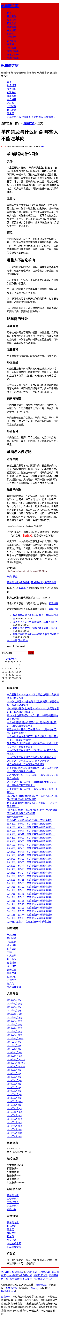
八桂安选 (47, 1279)
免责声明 (5, 1296)
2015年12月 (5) (14, 1108)
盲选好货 (11, 41)
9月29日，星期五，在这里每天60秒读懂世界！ (31, 852)
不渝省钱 (11, 48)
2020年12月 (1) (14, 1052)
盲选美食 (11, 23)
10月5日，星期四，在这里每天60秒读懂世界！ (31, 834)
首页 (9, 13)
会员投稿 (11, 30)
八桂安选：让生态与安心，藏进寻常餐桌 (28, 761)
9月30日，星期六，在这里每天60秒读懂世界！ (31, 848)
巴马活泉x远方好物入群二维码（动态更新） (29, 820)
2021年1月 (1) (14, 1049)
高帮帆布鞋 (50, 582)
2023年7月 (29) (14, 1028)
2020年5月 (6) (14, 1073)
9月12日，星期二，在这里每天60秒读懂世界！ (31, 911)
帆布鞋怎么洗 (40, 1275)
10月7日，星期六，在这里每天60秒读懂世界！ (31, 827)
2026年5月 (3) (14, 1000)
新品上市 (11, 935)
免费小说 (23, 588)
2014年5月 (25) (14, 1122)
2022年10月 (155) (15, 1038)
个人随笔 (11, 956)
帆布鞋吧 (25, 582)
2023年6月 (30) (14, 1031)
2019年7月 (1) (14, 1084)
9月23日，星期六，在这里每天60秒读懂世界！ (31, 873)
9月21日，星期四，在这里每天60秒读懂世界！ (31, 880)
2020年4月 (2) (14, 1077)
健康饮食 (11, 27)
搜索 (31, 653)
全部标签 (11, 37)
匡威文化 (11, 942)
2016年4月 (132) (15, 1101)
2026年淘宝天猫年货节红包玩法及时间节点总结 (31, 757)
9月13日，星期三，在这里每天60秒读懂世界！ (31, 907)
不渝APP (11, 980)
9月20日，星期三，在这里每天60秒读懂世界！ (31, 883)
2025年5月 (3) (14, 1007)
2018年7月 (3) (14, 1098)
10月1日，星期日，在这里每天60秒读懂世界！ (31, 845)
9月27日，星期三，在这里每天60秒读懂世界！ (31, 859)
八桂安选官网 (14, 1243)
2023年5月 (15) (14, 1035)
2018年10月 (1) (14, 1094)
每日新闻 (11, 16)
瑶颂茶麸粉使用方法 (17, 817)
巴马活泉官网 (14, 1247)
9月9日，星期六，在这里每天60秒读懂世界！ (30, 921)
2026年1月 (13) (14, 1003)
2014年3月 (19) (14, 1129)
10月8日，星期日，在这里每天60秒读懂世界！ (31, 824)
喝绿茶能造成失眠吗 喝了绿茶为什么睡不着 (35, 628)
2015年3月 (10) (14, 1115)
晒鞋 (9, 952)
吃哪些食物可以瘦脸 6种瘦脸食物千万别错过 (36, 634)
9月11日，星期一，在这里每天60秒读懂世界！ (31, 914)
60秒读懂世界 (14, 987)
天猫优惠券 (13, 58)
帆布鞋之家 (10, 6)
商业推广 (11, 966)
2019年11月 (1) (14, 1080)
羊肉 (9, 576)
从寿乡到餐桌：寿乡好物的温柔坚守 (25, 764)
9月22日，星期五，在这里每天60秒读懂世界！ (31, 876)
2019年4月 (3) (14, 1091)
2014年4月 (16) (14, 1126)
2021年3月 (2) (14, 1042)
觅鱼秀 (10, 1236)
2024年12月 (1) (14, 1014)
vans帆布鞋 (13, 1275)
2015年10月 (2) (14, 1112)
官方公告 (11, 949)
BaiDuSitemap (8, 1291)
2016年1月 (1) (14, 1105)
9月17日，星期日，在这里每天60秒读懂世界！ (31, 893)
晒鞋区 (10, 34)
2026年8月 (11, 659)
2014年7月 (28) (14, 1119)
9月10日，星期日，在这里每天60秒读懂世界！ (31, 918)
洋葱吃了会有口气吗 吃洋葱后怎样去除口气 (35, 622)
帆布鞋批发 (26, 1275)
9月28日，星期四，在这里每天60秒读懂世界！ (31, 855)
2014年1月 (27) (14, 1136)
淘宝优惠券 (13, 55)
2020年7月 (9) (14, 1070)
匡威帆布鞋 (37, 582)
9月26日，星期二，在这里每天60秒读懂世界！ (31, 862)
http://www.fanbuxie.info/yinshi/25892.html (27, 571)
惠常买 (10, 44)
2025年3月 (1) (14, 1010)
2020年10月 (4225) (16, 1059)
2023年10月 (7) (14, 1017)
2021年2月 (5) (14, 1045)
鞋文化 (10, 983)
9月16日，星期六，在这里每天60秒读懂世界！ (31, 897)
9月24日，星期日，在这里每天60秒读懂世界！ (31, 869)
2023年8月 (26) (14, 1024)
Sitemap (34, 1288)
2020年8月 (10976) (16, 1066)
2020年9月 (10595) (16, 1063)
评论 (42, 146)
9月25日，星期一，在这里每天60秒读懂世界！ (31, 866)
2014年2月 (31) (14, 1133)
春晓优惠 (53, 609)
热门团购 (11, 938)
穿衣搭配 (11, 20)
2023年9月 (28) (14, 1021)
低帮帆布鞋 (18, 1272)
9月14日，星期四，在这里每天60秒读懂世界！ (31, 904)
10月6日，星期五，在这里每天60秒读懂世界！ (31, 831)
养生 (15, 576)
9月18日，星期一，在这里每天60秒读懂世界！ (31, 890)
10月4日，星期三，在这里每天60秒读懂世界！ (31, 838)
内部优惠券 (13, 51)
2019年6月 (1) (14, 1087)
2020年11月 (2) (14, 1056)
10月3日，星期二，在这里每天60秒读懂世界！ (31, 841)
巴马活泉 (37, 1279)
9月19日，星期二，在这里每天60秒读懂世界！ (31, 887)
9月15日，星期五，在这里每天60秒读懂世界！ (31, 900)
